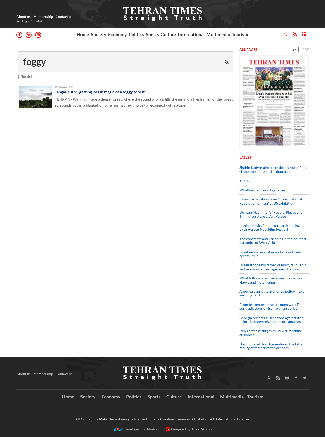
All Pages (248, 49)
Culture (168, 34)
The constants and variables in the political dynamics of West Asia (272, 241)
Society (98, 34)
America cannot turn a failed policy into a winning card (271, 293)
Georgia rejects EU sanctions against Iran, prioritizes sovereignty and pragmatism (271, 320)
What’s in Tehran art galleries (262, 190)
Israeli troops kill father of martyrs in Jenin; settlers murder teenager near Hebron (273, 267)
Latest (245, 157)
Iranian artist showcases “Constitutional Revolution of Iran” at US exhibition (270, 201)
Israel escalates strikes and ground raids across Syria (270, 254)
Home (83, 34)
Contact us (64, 16)
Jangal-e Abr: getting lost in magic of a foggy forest (100, 91)
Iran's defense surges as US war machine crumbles (270, 333)
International (191, 34)
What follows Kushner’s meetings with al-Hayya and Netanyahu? (272, 280)
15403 (244, 181)
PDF (305, 50)
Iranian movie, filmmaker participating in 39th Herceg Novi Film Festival (271, 227)
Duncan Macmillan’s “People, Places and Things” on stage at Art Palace (271, 214)
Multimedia (218, 34)
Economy (117, 34)
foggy (34, 61)
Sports (152, 34)
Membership (43, 16)
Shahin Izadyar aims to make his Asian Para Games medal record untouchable (273, 169)
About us (23, 16)
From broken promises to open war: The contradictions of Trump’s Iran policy (270, 306)
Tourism (240, 34)
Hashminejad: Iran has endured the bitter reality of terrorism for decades (271, 346)
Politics (136, 34)
